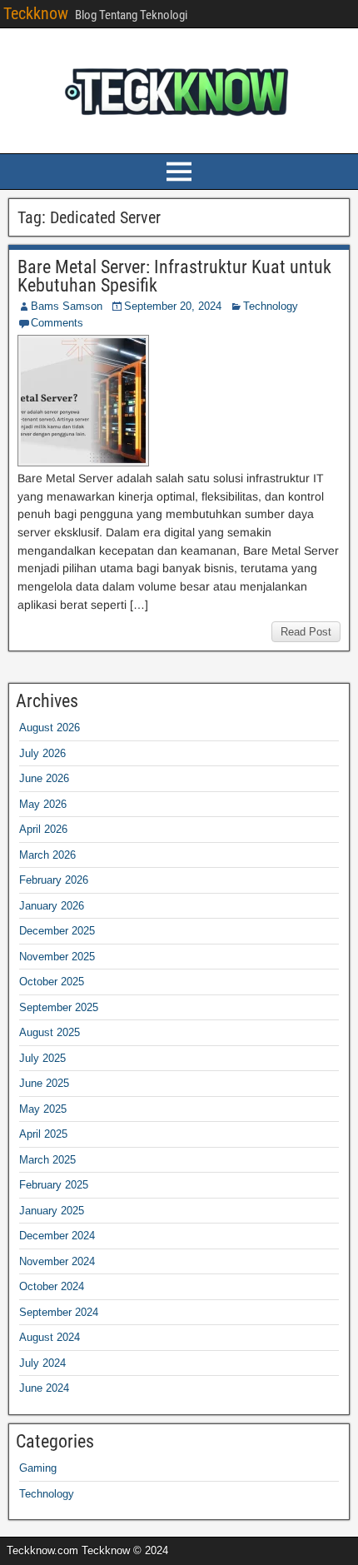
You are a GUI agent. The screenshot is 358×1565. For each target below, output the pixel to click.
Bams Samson (66, 306)
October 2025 (51, 981)
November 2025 (57, 956)
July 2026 (42, 753)
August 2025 (49, 1032)
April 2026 (43, 829)
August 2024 (49, 1337)
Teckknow (35, 13)
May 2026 (43, 804)
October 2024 (51, 1286)
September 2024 (58, 1312)
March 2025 (47, 1160)
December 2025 (57, 931)
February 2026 (53, 880)
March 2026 (47, 855)
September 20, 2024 (172, 306)
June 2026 (44, 778)
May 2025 (43, 1109)
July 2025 (42, 1058)
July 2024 (42, 1363)
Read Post (306, 632)
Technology (270, 306)
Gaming (38, 1468)
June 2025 (44, 1083)
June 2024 (44, 1388)
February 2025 (53, 1185)
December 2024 (57, 1235)
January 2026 (51, 906)
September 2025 (58, 1007)
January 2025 (51, 1210)
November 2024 (57, 1261)
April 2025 (43, 1134)
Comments (57, 322)
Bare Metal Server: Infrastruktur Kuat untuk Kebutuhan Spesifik (174, 276)
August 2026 (49, 727)
